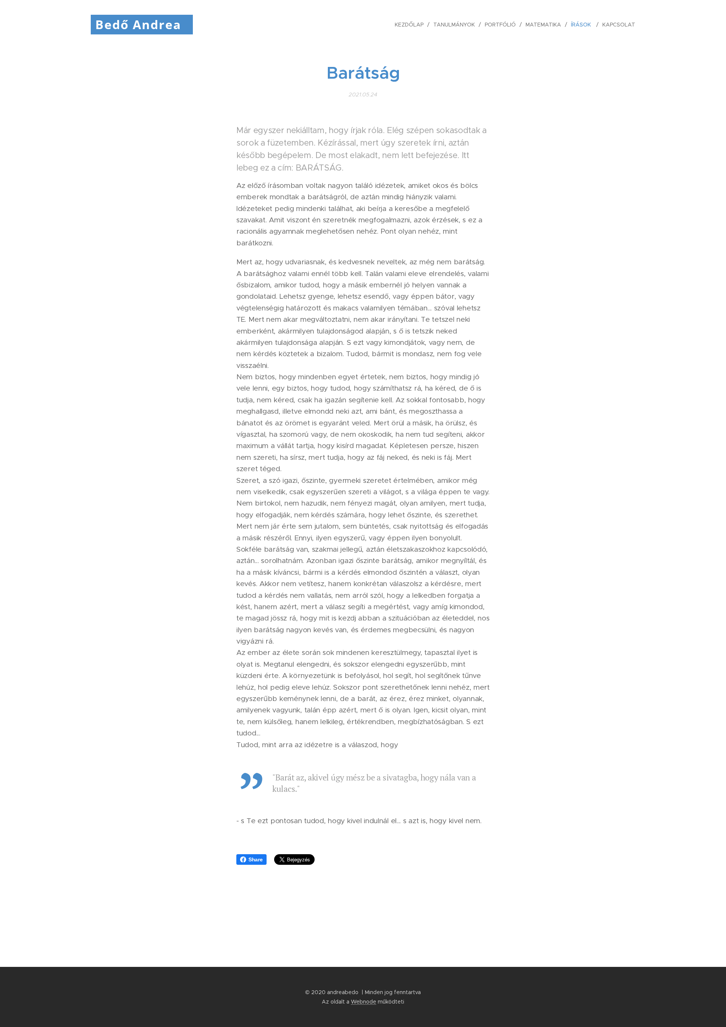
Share (255, 859)
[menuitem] (411, 24)
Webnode (363, 1001)
